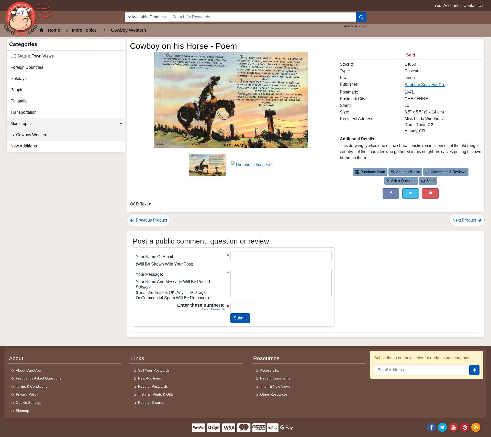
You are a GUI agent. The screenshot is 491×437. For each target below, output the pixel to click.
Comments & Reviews (448, 172)
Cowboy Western (30, 135)
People (17, 90)
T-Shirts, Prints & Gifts (156, 394)
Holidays (18, 78)
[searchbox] (262, 17)
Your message (149, 274)
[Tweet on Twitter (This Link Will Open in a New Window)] (410, 193)
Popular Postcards (153, 386)
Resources (266, 358)
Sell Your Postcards (154, 370)
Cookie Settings (28, 402)
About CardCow (28, 370)
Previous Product (151, 220)
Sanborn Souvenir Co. (425, 85)
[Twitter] (442, 427)
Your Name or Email (154, 257)
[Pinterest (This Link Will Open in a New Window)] (430, 193)
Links (137, 358)
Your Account (446, 5)
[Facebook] (431, 427)
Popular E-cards (151, 402)
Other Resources (274, 394)
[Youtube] (453, 427)
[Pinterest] (465, 427)
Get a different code (213, 309)
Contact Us (473, 5)
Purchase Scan (373, 172)
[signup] (474, 370)
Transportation (23, 112)
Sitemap (22, 411)
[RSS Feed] (476, 427)
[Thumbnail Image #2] (252, 166)
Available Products (148, 17)
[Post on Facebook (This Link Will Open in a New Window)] (391, 193)
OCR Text (139, 204)
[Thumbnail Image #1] (208, 166)
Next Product (464, 220)
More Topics (21, 123)
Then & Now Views (275, 386)
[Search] (361, 17)
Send (430, 181)
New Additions (23, 146)
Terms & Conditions (31, 386)
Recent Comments (275, 378)
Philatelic (18, 101)
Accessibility (270, 370)
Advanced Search (355, 26)
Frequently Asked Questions (38, 378)
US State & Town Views (32, 56)
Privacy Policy (27, 394)
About (16, 358)
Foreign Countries (26, 67)
